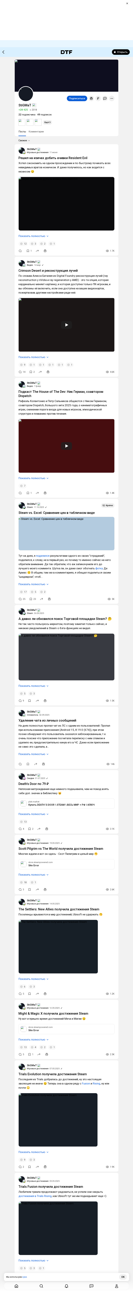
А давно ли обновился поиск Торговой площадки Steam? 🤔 (65, 619)
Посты (22, 131)
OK (123, 1277)
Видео (30, 265)
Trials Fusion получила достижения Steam (50, 1187)
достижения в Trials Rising (35, 1196)
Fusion (86, 1083)
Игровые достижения (37, 152)
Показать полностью (31, 236)
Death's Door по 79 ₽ (33, 784)
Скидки (30, 778)
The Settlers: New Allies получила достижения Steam (58, 909)
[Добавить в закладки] (29, 700)
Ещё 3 (47, 122)
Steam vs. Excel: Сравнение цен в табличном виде (56, 513)
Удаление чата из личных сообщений (47, 720)
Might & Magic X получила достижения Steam (53, 1013)
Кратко (109, 505)
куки (24, 1277)
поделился (42, 555)
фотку (99, 568)
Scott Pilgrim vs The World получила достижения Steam (60, 849)
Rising (96, 1083)
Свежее (22, 140)
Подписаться (77, 98)
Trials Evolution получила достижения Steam (52, 1074)
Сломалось (32, 715)
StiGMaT (32, 149)
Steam (30, 507)
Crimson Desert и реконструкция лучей (48, 271)
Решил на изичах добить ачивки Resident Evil (52, 158)
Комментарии (36, 131)
